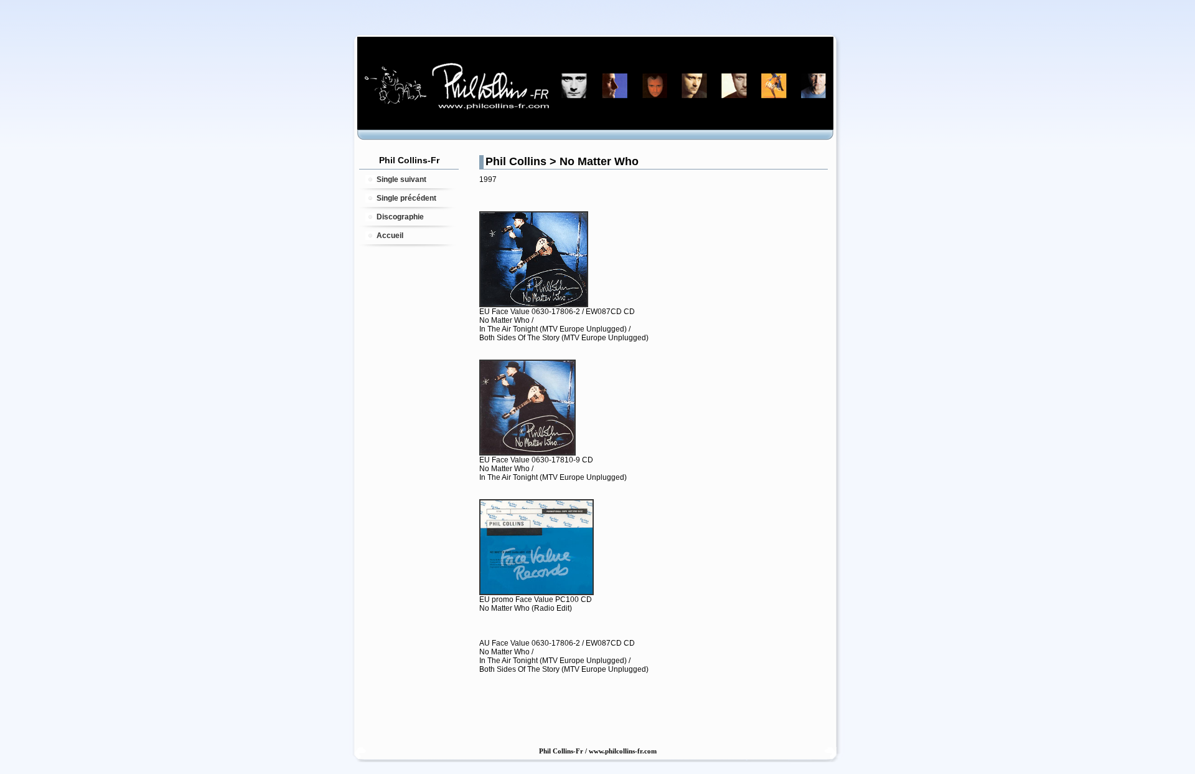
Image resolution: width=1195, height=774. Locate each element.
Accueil (390, 235)
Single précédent (406, 198)
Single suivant (401, 179)
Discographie (400, 217)
